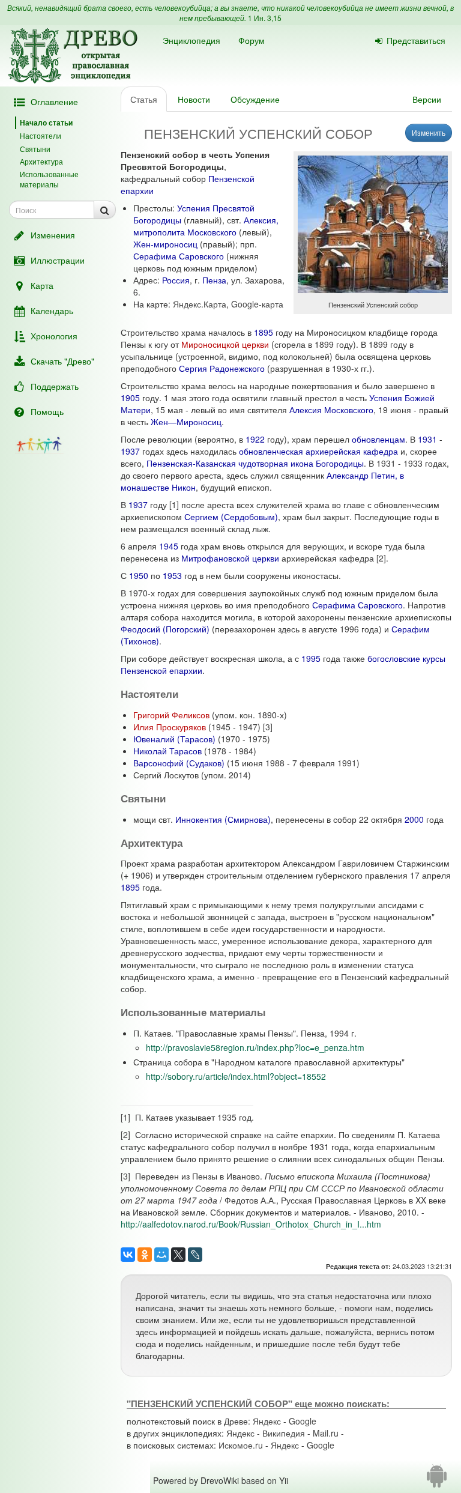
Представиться (416, 40)
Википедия (283, 1433)
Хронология (54, 336)
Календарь (52, 310)
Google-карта (257, 304)
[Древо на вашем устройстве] (437, 1480)
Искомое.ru (240, 1445)
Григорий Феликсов (171, 715)
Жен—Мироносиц (186, 422)
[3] (268, 727)
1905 (130, 398)
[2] (381, 558)
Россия (176, 280)
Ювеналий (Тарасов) (174, 739)
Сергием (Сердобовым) (231, 516)
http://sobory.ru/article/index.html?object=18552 (236, 1076)
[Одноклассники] (144, 1254)
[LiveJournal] (195, 1254)
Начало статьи (46, 122)
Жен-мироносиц (165, 244)
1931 (427, 439)
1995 (311, 658)
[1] (174, 504)
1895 (263, 332)
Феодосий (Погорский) (165, 629)
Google (302, 1421)
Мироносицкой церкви (225, 344)
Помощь (47, 411)
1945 (168, 546)
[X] (178, 1254)
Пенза (214, 280)
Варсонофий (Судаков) (178, 763)
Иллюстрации (58, 260)
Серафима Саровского (178, 256)
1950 (138, 575)
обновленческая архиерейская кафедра (318, 451)
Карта (42, 285)
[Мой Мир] (161, 1254)
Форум (251, 40)
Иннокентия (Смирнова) (223, 819)
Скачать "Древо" (62, 361)
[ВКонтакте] (128, 1254)
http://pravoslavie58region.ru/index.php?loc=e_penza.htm (255, 1047)
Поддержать (55, 386)
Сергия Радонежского (222, 368)
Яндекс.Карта (199, 304)
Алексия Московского (331, 410)
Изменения (53, 235)
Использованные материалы (49, 179)
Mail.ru (326, 1433)
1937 (130, 451)
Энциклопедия (191, 40)
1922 (255, 439)
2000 (414, 819)
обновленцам (378, 439)
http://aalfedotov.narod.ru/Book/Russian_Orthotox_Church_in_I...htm (251, 1224)
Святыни (35, 149)
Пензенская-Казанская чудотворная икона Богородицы (255, 463)
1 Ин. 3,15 (265, 18)
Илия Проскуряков (169, 727)
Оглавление (54, 101)
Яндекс (267, 1421)
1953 (172, 575)
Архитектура (41, 161)
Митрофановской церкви (230, 558)
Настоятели (40, 135)
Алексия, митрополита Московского (206, 226)
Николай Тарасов (167, 751)
